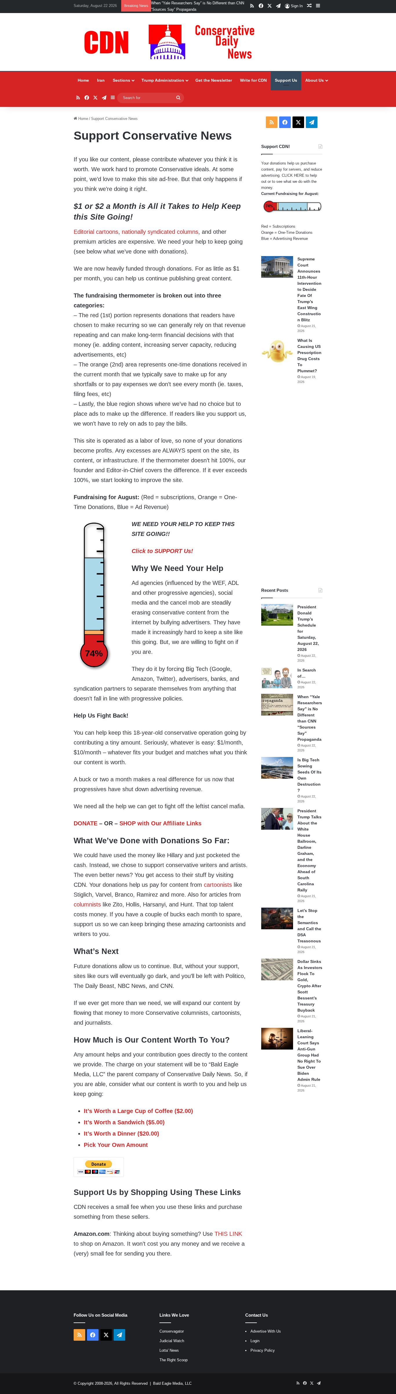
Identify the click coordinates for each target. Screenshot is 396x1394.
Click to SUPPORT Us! (162, 551)
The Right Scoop (173, 1360)
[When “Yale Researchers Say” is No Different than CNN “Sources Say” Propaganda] (277, 705)
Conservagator (171, 1331)
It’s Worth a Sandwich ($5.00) (124, 1122)
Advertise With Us (265, 1331)
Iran (101, 80)
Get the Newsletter (213, 80)
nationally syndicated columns (160, 232)
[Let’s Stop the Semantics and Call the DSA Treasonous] (277, 918)
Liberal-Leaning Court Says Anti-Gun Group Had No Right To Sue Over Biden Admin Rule (309, 1055)
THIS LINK (228, 1234)
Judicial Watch (171, 1341)
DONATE (85, 823)
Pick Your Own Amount (116, 1145)
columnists (87, 904)
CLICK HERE (293, 175)
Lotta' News (169, 1350)
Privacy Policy (262, 1350)
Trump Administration (162, 80)
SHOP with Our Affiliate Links (160, 823)
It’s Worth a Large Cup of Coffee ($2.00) (138, 1111)
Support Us (286, 80)
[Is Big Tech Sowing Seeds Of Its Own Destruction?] (277, 768)
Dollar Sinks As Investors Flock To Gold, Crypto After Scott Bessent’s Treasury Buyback (309, 985)
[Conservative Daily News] (172, 42)
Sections (121, 80)
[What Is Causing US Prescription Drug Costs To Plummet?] (277, 351)
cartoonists (218, 885)
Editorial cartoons (96, 232)
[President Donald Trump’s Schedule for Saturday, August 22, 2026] (277, 615)
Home (83, 80)
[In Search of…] (277, 678)
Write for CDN (253, 80)
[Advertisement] (291, 486)
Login (254, 1341)
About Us (314, 80)
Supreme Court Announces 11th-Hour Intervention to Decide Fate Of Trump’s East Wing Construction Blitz (309, 289)
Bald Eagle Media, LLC (172, 1383)
